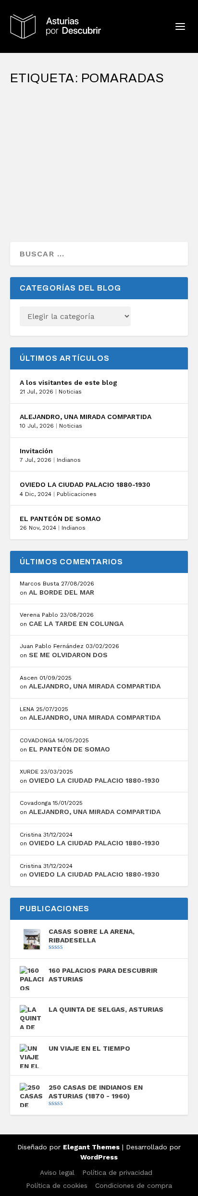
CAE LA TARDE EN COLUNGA (76, 623)
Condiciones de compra (133, 1185)
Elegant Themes (91, 1147)
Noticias (70, 391)
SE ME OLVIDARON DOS (68, 655)
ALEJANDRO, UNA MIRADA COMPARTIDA (85, 416)
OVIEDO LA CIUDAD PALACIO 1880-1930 (85, 484)
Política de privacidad (117, 1172)
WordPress (99, 1157)
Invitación (36, 451)
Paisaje (133, 134)
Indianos (69, 460)
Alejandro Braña (55, 134)
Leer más (44, 199)
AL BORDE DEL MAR (61, 592)
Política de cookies (56, 1185)
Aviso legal (57, 1172)
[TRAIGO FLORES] (99, 98)
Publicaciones (77, 494)
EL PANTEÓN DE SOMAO (60, 518)
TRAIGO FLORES (53, 119)
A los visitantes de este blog (68, 382)
